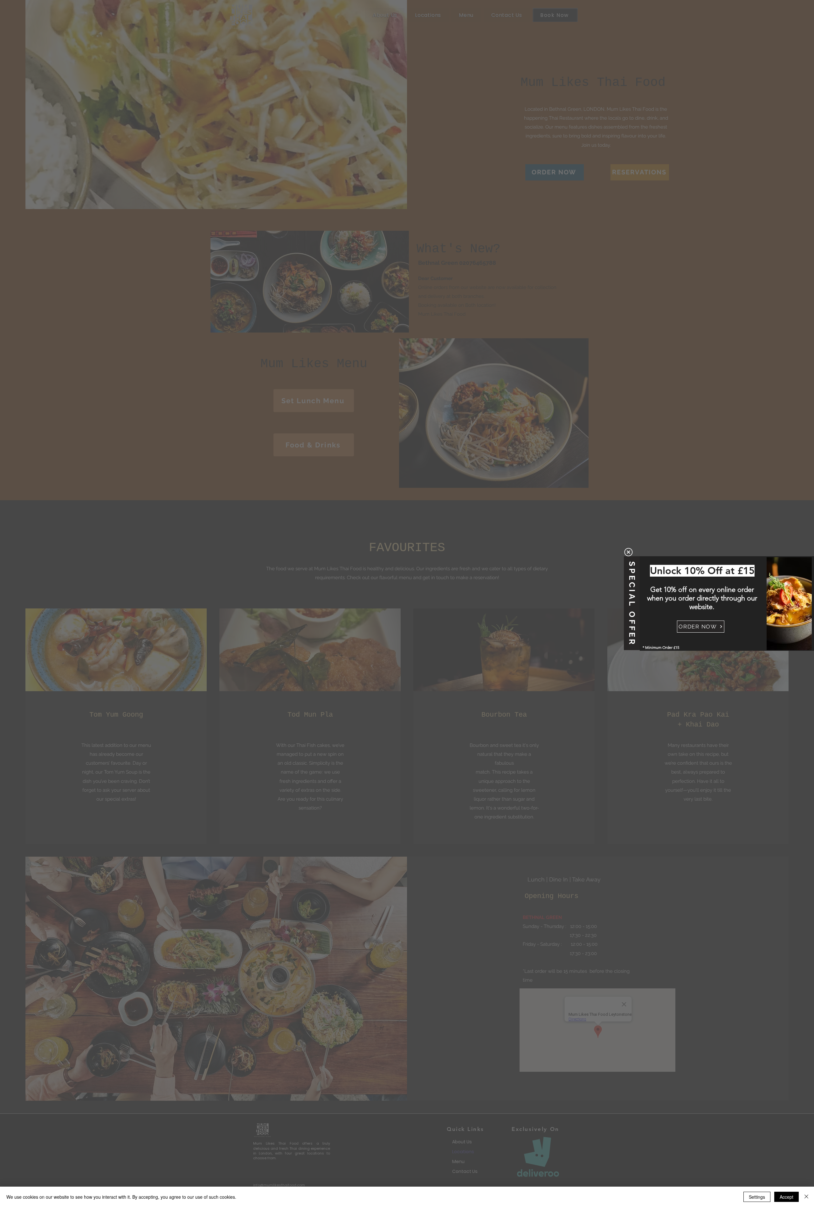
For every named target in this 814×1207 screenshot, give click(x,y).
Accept (786, 1197)
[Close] (806, 1197)
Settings (757, 1197)
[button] (628, 552)
